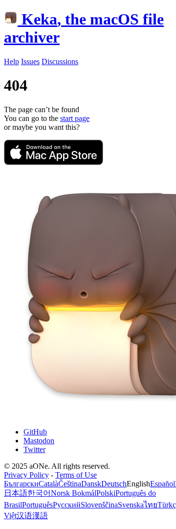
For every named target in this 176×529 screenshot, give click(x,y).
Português (37, 505)
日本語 (15, 493)
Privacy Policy (26, 475)
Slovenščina (99, 505)
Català (48, 484)
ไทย (150, 505)
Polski (105, 493)
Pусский (67, 505)
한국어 (39, 493)
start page (74, 118)
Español (162, 484)
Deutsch (114, 484)
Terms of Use (76, 475)
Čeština (69, 484)
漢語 (40, 515)
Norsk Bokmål (73, 493)
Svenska (131, 505)
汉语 (24, 515)
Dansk (91, 484)
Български (21, 484)
